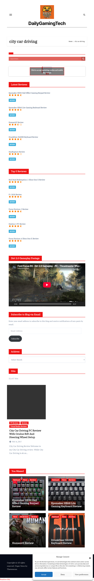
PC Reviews (14, 423)
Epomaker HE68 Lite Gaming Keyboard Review (66, 504)
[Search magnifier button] (83, 59)
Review (12, 100)
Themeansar (12, 569)
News (25, 480)
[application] (47, 284)
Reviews (24, 423)
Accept (43, 574)
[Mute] (78, 304)
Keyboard (16, 480)
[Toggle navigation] (11, 14)
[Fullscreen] (82, 304)
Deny (63, 574)
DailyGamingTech (47, 23)
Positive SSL (5, 579)
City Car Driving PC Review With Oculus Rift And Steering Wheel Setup (25, 434)
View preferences (81, 574)
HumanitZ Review (23, 543)
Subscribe (15, 338)
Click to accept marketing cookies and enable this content (47, 71)
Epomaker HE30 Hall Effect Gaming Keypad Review (25, 503)
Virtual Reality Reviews (18, 426)
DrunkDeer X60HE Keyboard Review (62, 541)
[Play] (12, 304)
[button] (89, 556)
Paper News (20, 566)
